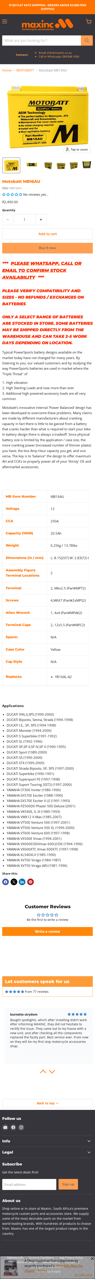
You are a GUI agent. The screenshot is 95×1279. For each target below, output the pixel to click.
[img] (14, 991)
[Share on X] (14, 882)
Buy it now (47, 247)
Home (6, 70)
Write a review (47, 931)
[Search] (87, 40)
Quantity (8, 210)
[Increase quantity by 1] (41, 219)
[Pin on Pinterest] (30, 882)
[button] (11, 165)
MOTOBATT (25, 70)
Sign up (68, 1184)
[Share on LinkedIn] (22, 882)
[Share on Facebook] (5, 882)
